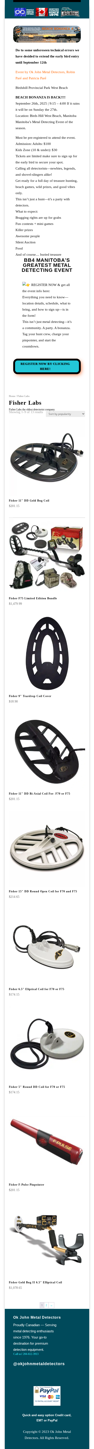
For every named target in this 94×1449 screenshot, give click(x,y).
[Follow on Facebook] (30, 1377)
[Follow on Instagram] (61, 1377)
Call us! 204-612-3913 (26, 1354)
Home (12, 396)
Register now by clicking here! (45, 366)
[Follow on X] (45, 1377)
